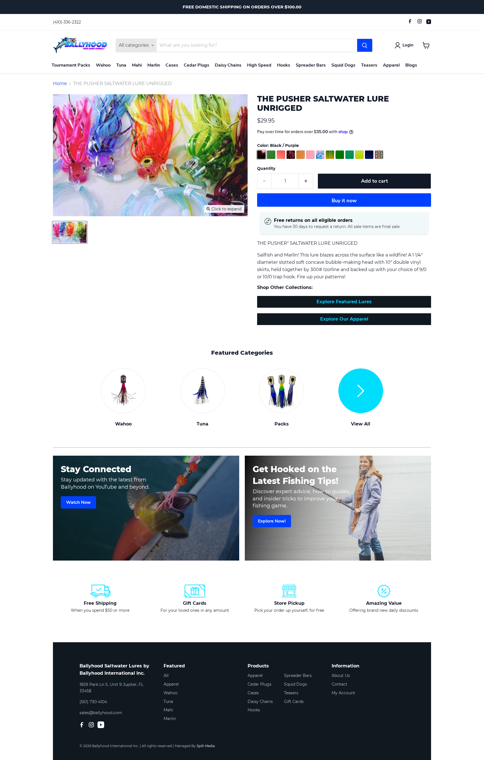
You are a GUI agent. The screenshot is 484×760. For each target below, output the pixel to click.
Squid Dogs (343, 65)
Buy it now (344, 200)
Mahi (137, 65)
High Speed (259, 65)
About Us (341, 675)
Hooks (283, 65)
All (166, 675)
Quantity (266, 168)
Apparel (391, 65)
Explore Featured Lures (344, 301)
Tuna (121, 65)
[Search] (364, 45)
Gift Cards (294, 701)
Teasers (369, 65)
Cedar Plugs (196, 65)
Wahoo (103, 65)
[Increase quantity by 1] (306, 181)
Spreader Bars (311, 65)
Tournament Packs (71, 65)
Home (60, 83)
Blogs (411, 65)
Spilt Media (206, 746)
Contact (339, 684)
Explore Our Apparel (344, 319)
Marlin (153, 65)
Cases (172, 65)
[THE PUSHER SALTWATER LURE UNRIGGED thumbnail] (69, 232)
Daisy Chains (228, 65)
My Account (343, 692)
